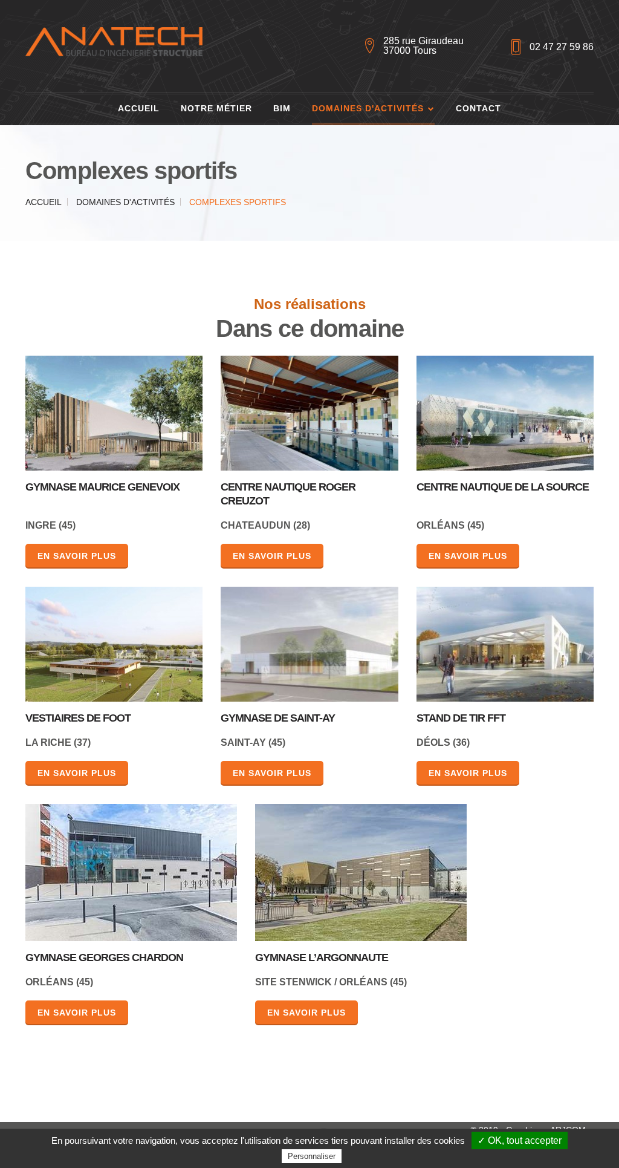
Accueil (139, 108)
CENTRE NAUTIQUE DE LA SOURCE (502, 486)
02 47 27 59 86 (562, 47)
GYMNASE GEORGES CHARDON (104, 957)
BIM (282, 108)
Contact (478, 108)
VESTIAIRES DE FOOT (78, 717)
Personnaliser (311, 1156)
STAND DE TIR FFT (460, 717)
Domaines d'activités (368, 108)
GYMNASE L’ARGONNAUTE (321, 957)
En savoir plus (76, 556)
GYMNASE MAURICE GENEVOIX (102, 486)
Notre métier (216, 108)
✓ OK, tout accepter (520, 1140)
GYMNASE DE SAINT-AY (278, 717)
